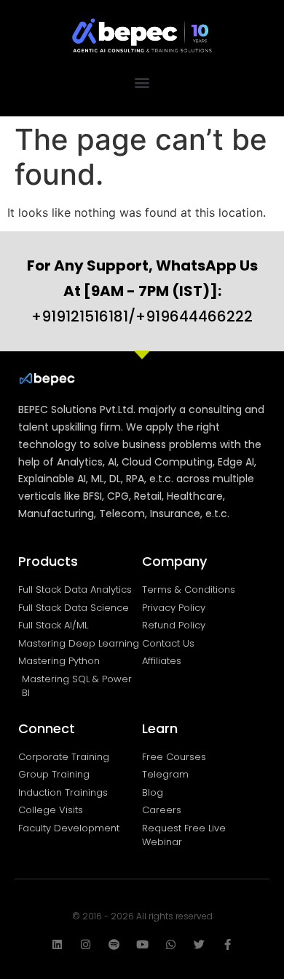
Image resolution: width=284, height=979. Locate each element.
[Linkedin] (57, 944)
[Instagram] (85, 944)
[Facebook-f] (227, 944)
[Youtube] (142, 944)
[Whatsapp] (170, 944)
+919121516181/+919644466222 (142, 291)
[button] (142, 83)
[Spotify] (114, 944)
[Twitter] (199, 944)
